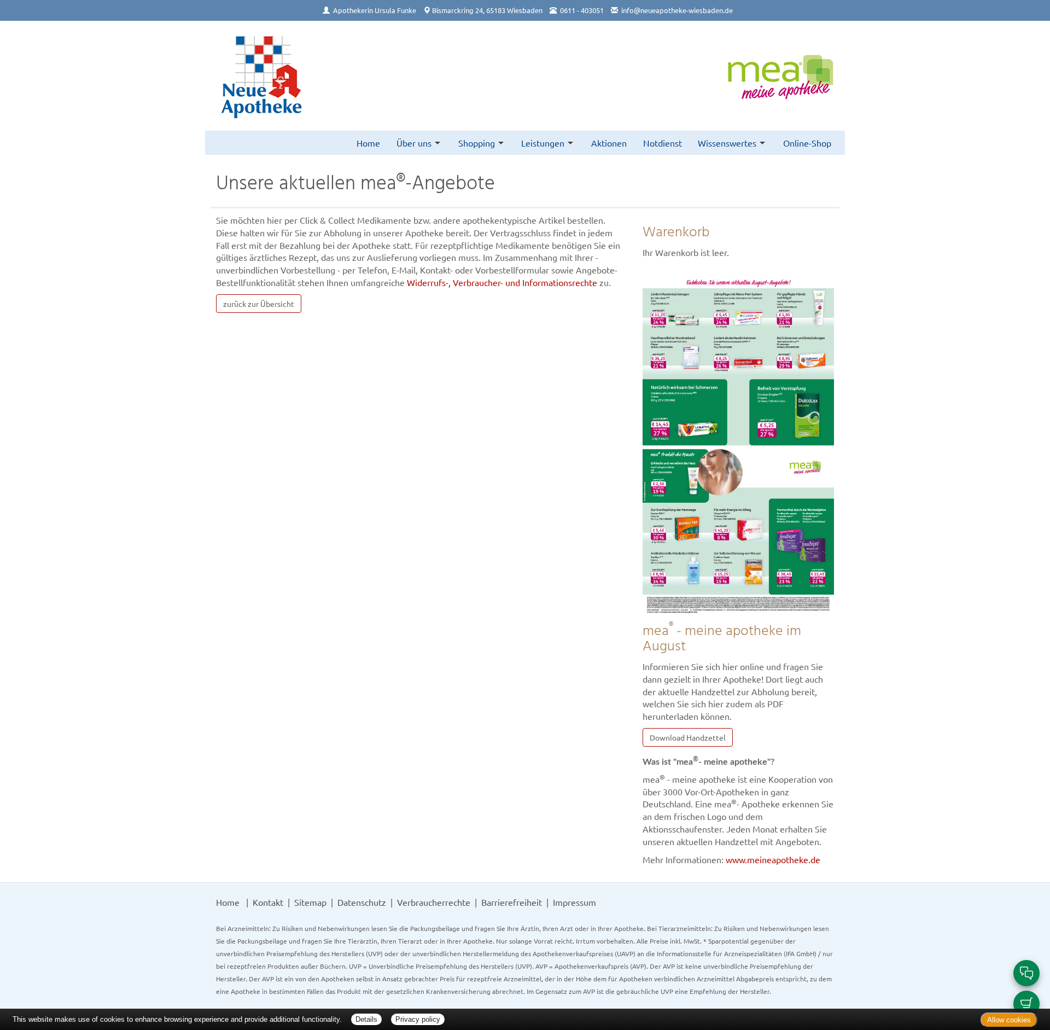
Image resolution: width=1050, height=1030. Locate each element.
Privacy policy (417, 1019)
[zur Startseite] (260, 75)
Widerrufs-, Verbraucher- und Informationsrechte (502, 282)
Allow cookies (1009, 1020)
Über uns (413, 142)
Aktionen (609, 142)
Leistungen (542, 142)
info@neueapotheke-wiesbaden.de (677, 10)
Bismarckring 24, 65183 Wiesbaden (487, 10)
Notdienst (662, 142)
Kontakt (268, 902)
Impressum (574, 902)
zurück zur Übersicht (258, 304)
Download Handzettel (688, 737)
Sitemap (310, 902)
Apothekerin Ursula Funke (374, 10)
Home (368, 142)
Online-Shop (807, 142)
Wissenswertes (727, 142)
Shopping (476, 142)
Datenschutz (361, 902)
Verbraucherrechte (433, 902)
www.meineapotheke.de (773, 859)
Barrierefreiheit (511, 902)
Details (366, 1019)
